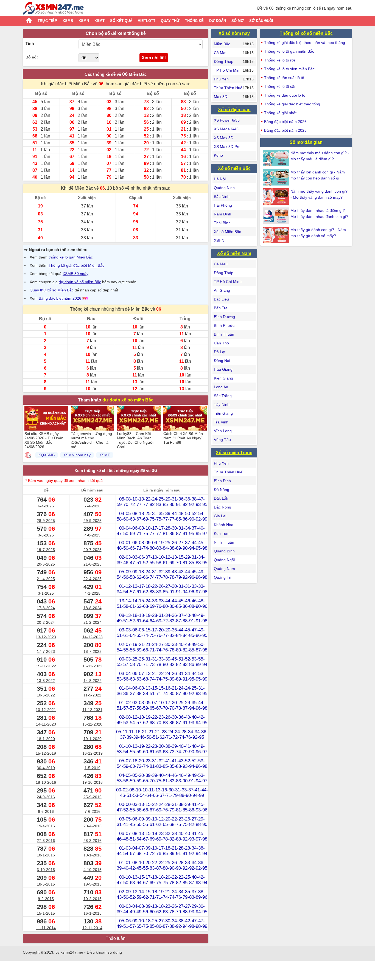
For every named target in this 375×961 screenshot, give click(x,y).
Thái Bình (222, 223)
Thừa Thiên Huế (228, 88)
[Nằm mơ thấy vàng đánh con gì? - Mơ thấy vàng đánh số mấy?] (276, 196)
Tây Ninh (222, 404)
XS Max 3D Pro (227, 146)
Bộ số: (32, 57)
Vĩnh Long (223, 431)
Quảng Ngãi (224, 560)
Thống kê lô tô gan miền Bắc (289, 51)
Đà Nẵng (221, 489)
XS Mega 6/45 (226, 129)
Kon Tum (222, 533)
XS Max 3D (223, 138)
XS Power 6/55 (227, 120)
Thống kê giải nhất (280, 113)
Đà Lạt (219, 352)
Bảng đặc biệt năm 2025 (285, 130)
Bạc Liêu (221, 299)
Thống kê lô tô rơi (279, 60)
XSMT (99, 21)
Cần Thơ (221, 343)
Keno (218, 155)
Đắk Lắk (221, 498)
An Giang (222, 290)
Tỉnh (30, 43)
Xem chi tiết (154, 57)
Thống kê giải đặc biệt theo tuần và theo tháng (304, 42)
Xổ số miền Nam (234, 253)
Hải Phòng (223, 205)
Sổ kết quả (121, 21)
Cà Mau (221, 52)
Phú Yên (221, 79)
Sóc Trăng (223, 396)
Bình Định (222, 481)
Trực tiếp (47, 21)
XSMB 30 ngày (75, 273)
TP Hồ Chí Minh (228, 70)
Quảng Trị (222, 577)
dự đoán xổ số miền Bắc (80, 282)
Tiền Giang (223, 413)
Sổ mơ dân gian (306, 142)
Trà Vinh (221, 422)
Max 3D (220, 96)
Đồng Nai (222, 360)
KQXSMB (46, 455)
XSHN (219, 240)
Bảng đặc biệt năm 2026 (60, 298)
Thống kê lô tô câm (281, 86)
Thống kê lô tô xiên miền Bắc (289, 69)
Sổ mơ (237, 21)
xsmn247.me (72, 952)
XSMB (68, 21)
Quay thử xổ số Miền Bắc (52, 290)
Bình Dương (224, 316)
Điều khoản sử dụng (104, 952)
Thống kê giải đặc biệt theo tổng (292, 104)
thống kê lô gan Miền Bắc (71, 257)
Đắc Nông (222, 507)
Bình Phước (224, 325)
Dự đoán (217, 21)
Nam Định (222, 214)
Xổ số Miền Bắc (227, 231)
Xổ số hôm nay (234, 33)
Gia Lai (220, 516)
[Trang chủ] (53, 9)
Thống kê (194, 21)
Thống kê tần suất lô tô (284, 77)
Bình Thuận (224, 334)
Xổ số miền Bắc (234, 168)
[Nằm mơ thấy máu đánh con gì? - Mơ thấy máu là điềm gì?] (276, 158)
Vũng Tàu (222, 439)
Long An (221, 387)
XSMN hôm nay (77, 455)
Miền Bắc (222, 44)
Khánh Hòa (223, 524)
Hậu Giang (223, 369)
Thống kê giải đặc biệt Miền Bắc (76, 265)
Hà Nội (220, 179)
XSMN (84, 21)
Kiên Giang (223, 378)
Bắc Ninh (222, 196)
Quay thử (170, 21)
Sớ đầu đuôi (261, 21)
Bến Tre (221, 308)
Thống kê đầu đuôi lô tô (284, 95)
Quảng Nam (224, 568)
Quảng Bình (224, 551)
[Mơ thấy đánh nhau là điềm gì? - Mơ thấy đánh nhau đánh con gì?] (276, 215)
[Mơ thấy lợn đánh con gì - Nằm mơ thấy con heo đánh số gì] (276, 177)
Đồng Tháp (223, 61)
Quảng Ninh (224, 188)
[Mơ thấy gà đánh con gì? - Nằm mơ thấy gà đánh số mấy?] (276, 235)
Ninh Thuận (224, 542)
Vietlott (146, 21)
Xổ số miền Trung (234, 452)
